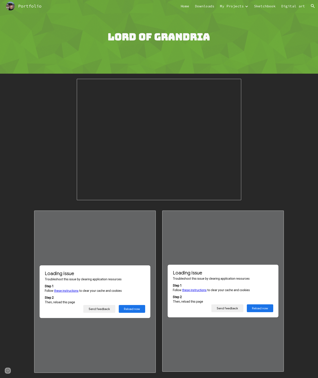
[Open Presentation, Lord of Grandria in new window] (233, 84)
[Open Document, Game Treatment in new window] (275, 216)
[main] (159, 36)
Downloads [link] (204, 6)
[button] (313, 6)
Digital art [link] (293, 6)
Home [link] (185, 6)
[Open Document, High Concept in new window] (147, 216)
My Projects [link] (232, 6)
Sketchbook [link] (265, 6)
